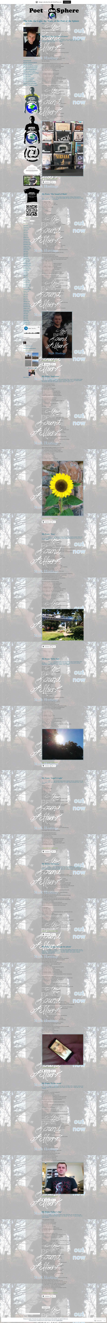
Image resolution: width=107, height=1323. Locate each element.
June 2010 (25, 315)
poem (65, 40)
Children (68, 661)
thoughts (58, 869)
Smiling (48, 664)
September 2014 (27, 227)
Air (54, 661)
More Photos (26, 377)
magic (48, 40)
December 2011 (27, 284)
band (60, 39)
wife (49, 953)
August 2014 (26, 229)
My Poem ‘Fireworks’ (51, 864)
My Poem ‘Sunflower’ (51, 376)
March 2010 (26, 320)
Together (43, 953)
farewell (71, 536)
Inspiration (47, 198)
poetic (68, 40)
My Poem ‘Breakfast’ (28, 74)
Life (54, 198)
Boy (55, 1214)
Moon (43, 1087)
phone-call (81, 950)
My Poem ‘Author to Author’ (29, 71)
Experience (67, 196)
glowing (78, 379)
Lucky (43, 1215)
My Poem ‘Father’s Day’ (52, 1212)
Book (57, 196)
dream (72, 39)
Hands (79, 536)
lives (53, 950)
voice (50, 199)
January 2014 (26, 241)
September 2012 (27, 268)
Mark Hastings (63, 198)
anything (55, 536)
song (54, 381)
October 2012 (26, 267)
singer (74, 40)
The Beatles (44, 41)
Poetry (52, 39)
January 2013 (26, 261)
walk (54, 41)
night (48, 1087)
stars (56, 869)
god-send (73, 949)
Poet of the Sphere (76, 198)
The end (77, 538)
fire (66, 1086)
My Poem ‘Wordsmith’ (28, 79)
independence (60, 867)
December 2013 (27, 242)
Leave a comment (59, 41)
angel (56, 379)
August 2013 (26, 249)
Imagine (43, 198)
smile (51, 381)
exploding (71, 866)
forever (75, 196)
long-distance (57, 950)
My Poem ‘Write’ (27, 76)
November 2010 (27, 306)
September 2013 (27, 248)
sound (43, 199)
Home (43, 23)
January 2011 (26, 303)
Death (62, 536)
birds (65, 661)
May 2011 (25, 296)
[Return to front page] (53, 18)
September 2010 (27, 310)
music (57, 40)
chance (59, 536)
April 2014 (25, 235)
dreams (71, 379)
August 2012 (26, 270)
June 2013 (25, 253)
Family (64, 1214)
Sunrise (66, 782)
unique (51, 41)
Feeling (78, 866)
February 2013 (26, 260)
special (52, 869)
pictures (57, 1087)
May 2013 (25, 254)
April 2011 (25, 298)
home (77, 949)
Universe (46, 199)
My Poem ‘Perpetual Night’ (29, 81)
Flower (68, 1086)
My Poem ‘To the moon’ (52, 1083)
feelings (71, 196)
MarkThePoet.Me (27, 60)
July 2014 (25, 230)
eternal (74, 379)
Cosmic (68, 379)
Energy (63, 196)
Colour (71, 661)
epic (75, 39)
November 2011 (27, 286)
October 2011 (26, 287)
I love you (72, 780)
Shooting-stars (44, 381)
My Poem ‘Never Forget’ (28, 78)
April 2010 (25, 318)
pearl (50, 1087)
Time (62, 869)
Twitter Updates (28, 346)
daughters (60, 1214)
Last (82, 536)
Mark (59, 198)
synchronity (74, 782)
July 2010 (25, 313)
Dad (57, 1214)
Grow (73, 1214)
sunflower (60, 381)
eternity (68, 536)
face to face (62, 949)
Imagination (50, 380)
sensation (49, 869)
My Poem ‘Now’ (48, 534)
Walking (60, 664)
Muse (69, 380)
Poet (74, 380)
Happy (81, 379)
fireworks (43, 867)
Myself (55, 538)
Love (46, 40)
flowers (77, 661)
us (77, 1215)
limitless (54, 380)
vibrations (68, 869)
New (68, 198)
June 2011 (25, 294)
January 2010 (26, 324)
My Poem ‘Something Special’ (30, 62)
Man (45, 1215)
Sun (74, 538)
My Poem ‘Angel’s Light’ (52, 778)
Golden (64, 780)
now (57, 538)
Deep (64, 866)
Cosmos (60, 196)
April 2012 (25, 277)
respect (59, 1215)
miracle (49, 782)
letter (46, 950)
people (74, 950)
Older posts (46, 1307)
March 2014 (26, 237)
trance (48, 41)
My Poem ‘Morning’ (27, 64)
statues (52, 664)
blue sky (59, 1086)
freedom (49, 867)
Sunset (70, 782)
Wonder (71, 869)
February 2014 (26, 239)
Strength (65, 1215)
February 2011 (26, 301)
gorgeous (68, 780)
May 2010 (25, 317)
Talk (81, 40)
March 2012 (26, 279)
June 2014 (25, 232)
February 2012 (26, 280)
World (79, 1215)
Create (66, 39)
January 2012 (26, 282)
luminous (60, 380)
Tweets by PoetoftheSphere (29, 348)
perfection (55, 782)
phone (77, 950)
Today (71, 1215)
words (51, 953)
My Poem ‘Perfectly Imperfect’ (30, 69)
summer (56, 381)
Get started (67, 2)
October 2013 (26, 246)
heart (43, 380)
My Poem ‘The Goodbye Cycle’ (30, 67)
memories (53, 40)
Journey (51, 198)
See (66, 1087)
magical (45, 782)
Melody (64, 950)
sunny (57, 664)
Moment (49, 538)
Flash (47, 867)
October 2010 (26, 308)
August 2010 (26, 311)
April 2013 (25, 256)
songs (76, 40)
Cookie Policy (59, 1320)
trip (77, 1087)
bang (59, 866)
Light (82, 780)
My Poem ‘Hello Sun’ (51, 659)
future (81, 661)
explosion (75, 866)
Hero (76, 1214)
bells (63, 661)
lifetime (50, 950)
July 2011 (25, 292)
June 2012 (25, 274)
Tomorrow (64, 381)
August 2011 (26, 291)
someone (66, 538)
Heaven (45, 380)
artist (57, 39)
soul (79, 40)
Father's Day (68, 1214)
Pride (46, 869)
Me (50, 40)
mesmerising (65, 380)
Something (71, 538)
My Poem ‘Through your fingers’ (30, 85)
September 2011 (27, 289)
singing (43, 664)
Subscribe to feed (28, 23)
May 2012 (25, 275)
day (62, 1086)
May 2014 (25, 234)
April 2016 (25, 225)
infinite (43, 950)
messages (68, 950)
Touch (80, 538)
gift (71, 1214)
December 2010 (27, 305)
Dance (69, 39)
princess (80, 380)
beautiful (63, 39)
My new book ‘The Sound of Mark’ (31, 73)
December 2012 (27, 263)
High (56, 867)
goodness (79, 196)
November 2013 (27, 244)
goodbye (75, 536)
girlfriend (69, 949)
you (79, 1087)
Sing (49, 381)
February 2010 (26, 322)
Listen (43, 40)
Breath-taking (63, 379)
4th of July (55, 866)
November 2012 (27, 265)
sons (62, 1215)
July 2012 (25, 272)
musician (60, 40)
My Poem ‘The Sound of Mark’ (54, 194)
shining (68, 1087)
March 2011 (26, 299)
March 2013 (26, 258)
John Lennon (79, 39)
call (58, 949)
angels (56, 661)
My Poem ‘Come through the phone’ (57, 947)
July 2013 (25, 251)
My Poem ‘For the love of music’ (55, 36)
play (63, 40)
